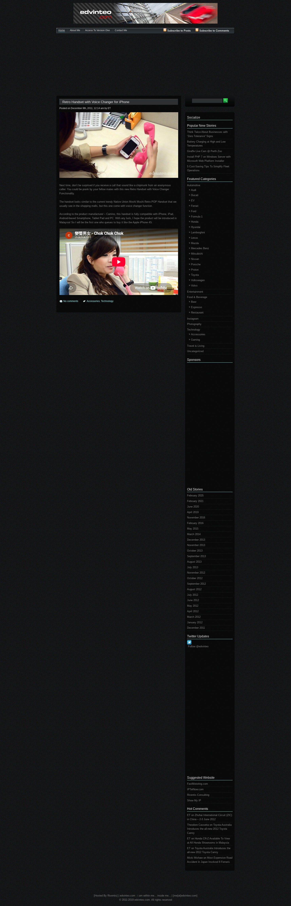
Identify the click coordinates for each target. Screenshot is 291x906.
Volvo (194, 285)
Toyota (195, 274)
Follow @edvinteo (198, 646)
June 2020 (193, 506)
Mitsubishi (197, 253)
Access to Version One (97, 30)
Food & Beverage (197, 297)
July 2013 (192, 567)
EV (193, 200)
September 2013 (196, 556)
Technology (107, 301)
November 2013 (196, 545)
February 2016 (195, 523)
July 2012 (192, 594)
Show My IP (194, 800)
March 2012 (194, 616)
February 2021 (195, 501)
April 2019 (193, 512)
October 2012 (195, 578)
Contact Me (121, 30)
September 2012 (196, 583)
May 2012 (192, 605)
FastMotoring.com (197, 783)
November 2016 (196, 517)
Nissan (195, 259)
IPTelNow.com (195, 789)
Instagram (193, 318)
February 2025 (195, 495)
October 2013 (195, 550)
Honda (194, 221)
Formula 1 (197, 216)
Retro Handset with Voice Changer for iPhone (95, 102)
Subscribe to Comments (214, 30)
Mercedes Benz (200, 248)
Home (61, 30)
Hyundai (195, 227)
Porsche (196, 264)
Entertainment (195, 291)
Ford (193, 211)
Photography (194, 324)
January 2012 (195, 622)
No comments (70, 301)
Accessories (93, 301)
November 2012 (196, 572)
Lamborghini (198, 232)
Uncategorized (195, 351)
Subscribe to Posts (178, 30)
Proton (195, 269)
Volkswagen (198, 280)
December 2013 (196, 539)
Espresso (196, 307)
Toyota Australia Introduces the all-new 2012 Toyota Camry (209, 829)
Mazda (195, 243)
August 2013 (194, 561)
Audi (193, 190)
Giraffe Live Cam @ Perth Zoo (204, 151)
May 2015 (192, 528)
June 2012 (193, 600)
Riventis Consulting (198, 794)
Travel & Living (195, 345)
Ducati (194, 195)
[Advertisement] (145, 65)
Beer (193, 301)
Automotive (193, 185)
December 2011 (196, 627)
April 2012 (193, 611)
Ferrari (194, 205)
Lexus (194, 237)
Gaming (195, 339)
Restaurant (197, 312)
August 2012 (194, 589)
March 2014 (194, 534)
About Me (75, 30)
